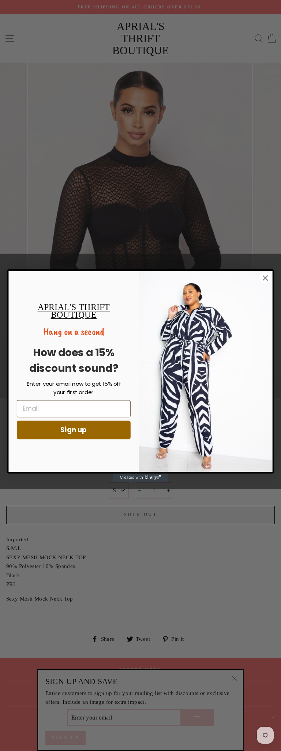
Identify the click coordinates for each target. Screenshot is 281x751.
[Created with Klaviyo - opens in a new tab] (140, 478)
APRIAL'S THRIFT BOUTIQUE (74, 311)
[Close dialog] (265, 278)
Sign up (73, 430)
